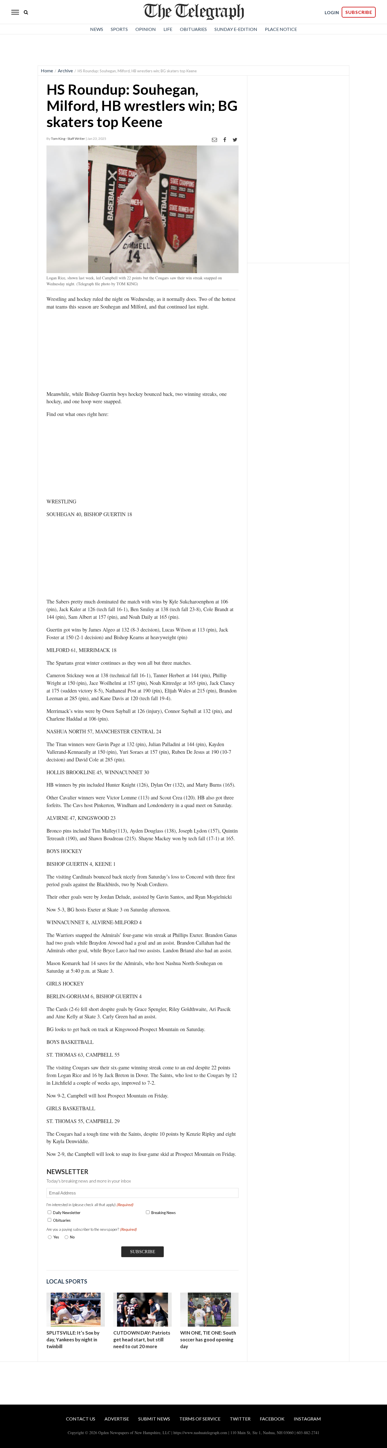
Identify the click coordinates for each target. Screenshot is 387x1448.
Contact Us (80, 1418)
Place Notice (281, 29)
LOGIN (332, 12)
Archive (65, 70)
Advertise (117, 1418)
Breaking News (163, 1212)
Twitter (240, 1418)
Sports (119, 29)
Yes (55, 1237)
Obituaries (193, 29)
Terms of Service (199, 1418)
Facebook (272, 1418)
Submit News (154, 1418)
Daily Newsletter (66, 1212)
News (96, 29)
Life (167, 29)
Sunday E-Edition (235, 29)
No (72, 1237)
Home (47, 70)
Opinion (145, 29)
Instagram (307, 1418)
